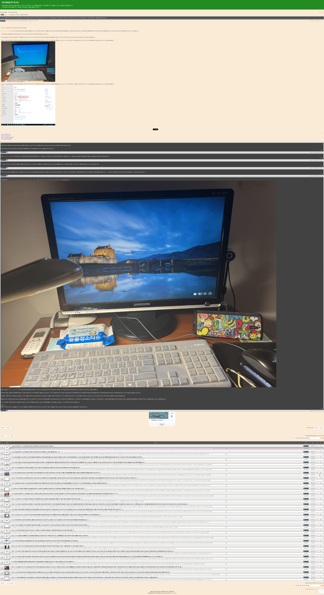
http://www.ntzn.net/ (6, 135)
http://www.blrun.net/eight (7, 137)
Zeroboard (315, 589)
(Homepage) (8, 20)
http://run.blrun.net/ (6, 134)
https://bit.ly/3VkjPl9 (6, 31)
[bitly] (322, 150)
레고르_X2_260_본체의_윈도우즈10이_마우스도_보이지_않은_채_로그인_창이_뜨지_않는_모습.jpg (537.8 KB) (36, 179)
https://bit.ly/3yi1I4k (13, 389)
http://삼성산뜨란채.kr (6, 139)
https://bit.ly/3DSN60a (8, 156)
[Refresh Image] (172, 417)
